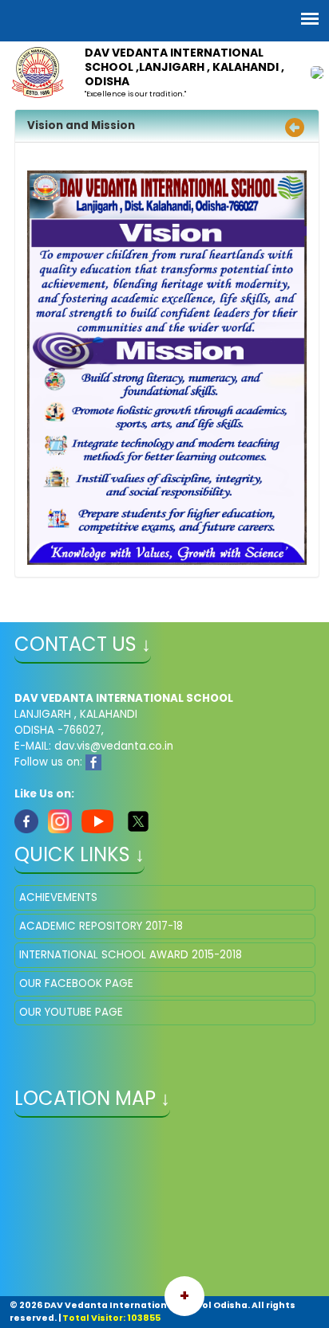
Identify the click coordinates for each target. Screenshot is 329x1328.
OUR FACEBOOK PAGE (76, 983)
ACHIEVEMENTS (58, 897)
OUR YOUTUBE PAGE (71, 1012)
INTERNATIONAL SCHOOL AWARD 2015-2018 (130, 954)
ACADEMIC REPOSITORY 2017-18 (101, 926)
